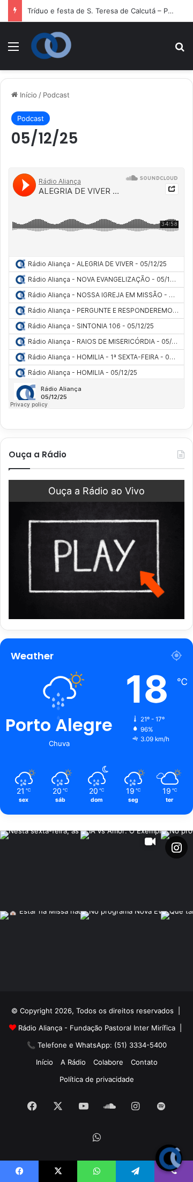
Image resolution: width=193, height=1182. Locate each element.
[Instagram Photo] (40, 871)
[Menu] (13, 50)
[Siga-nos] (176, 847)
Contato (144, 1062)
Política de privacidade (97, 1079)
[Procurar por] (179, 50)
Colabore (108, 1062)
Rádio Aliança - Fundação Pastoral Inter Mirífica (96, 1027)
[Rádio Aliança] (51, 45)
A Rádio (73, 1062)
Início (27, 95)
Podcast (56, 95)
